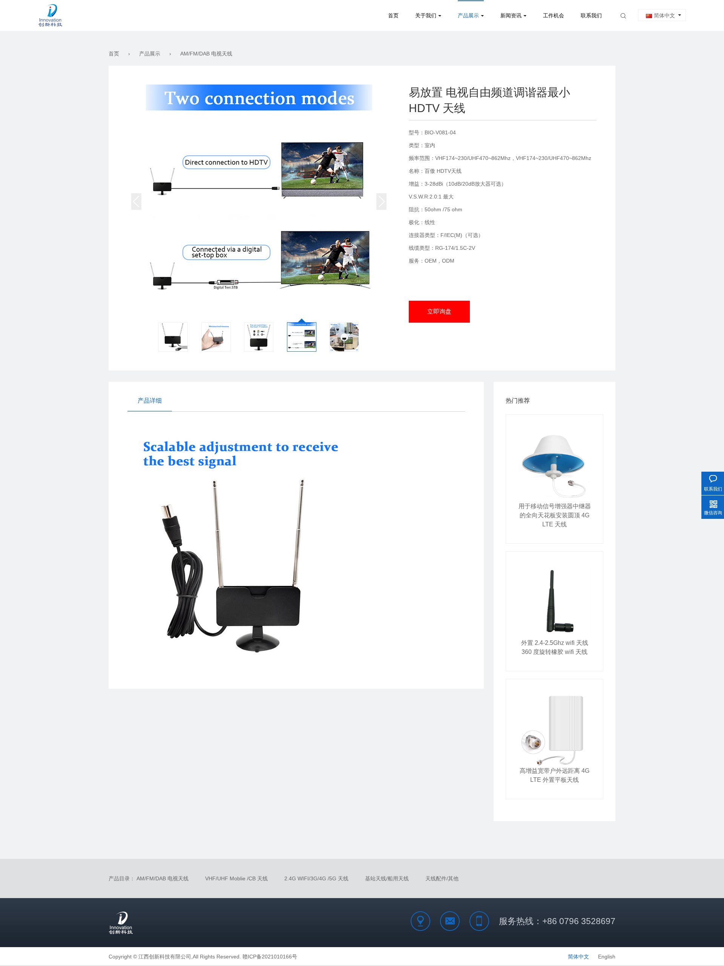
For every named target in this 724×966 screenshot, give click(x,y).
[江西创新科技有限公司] (50, 15)
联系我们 (591, 15)
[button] (136, 201)
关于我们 (425, 15)
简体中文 (664, 15)
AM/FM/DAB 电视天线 (206, 54)
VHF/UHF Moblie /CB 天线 (236, 878)
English (606, 957)
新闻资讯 (511, 15)
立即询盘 (439, 311)
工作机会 (553, 15)
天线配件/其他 (442, 878)
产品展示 (468, 15)
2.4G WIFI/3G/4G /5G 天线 (316, 878)
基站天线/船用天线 (387, 878)
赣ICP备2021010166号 (269, 957)
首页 (393, 15)
